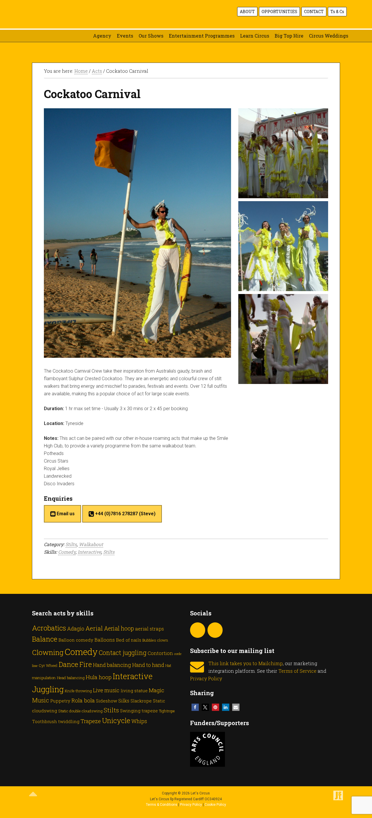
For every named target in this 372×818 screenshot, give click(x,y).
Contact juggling (122, 652)
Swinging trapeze (139, 710)
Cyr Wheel (48, 665)
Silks (123, 700)
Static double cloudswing (80, 710)
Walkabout (91, 544)
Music (40, 700)
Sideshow (106, 701)
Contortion (160, 653)
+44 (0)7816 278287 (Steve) (124, 513)
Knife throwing (78, 690)
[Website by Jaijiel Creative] (338, 799)
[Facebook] (215, 630)
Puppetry (60, 701)
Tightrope (167, 710)
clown (162, 640)
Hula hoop (99, 677)
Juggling (48, 689)
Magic (156, 690)
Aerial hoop (119, 628)
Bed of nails (128, 640)
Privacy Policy (206, 678)
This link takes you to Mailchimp (245, 663)
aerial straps (149, 629)
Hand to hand (148, 664)
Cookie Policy (215, 805)
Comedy (67, 552)
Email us (65, 513)
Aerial (94, 628)
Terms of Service (297, 671)
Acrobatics (49, 627)
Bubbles (149, 640)
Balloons (104, 640)
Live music (106, 690)
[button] (195, 707)
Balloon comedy (75, 640)
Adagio (75, 628)
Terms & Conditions (161, 805)
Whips (139, 721)
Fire (85, 664)
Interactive (89, 552)
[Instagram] (197, 630)
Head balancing (71, 677)
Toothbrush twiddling (55, 721)
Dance (68, 664)
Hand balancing (112, 664)
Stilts (71, 544)
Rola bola (83, 700)
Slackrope (141, 701)
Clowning (47, 652)
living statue (134, 690)
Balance (44, 638)
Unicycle (116, 720)
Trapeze (91, 721)
